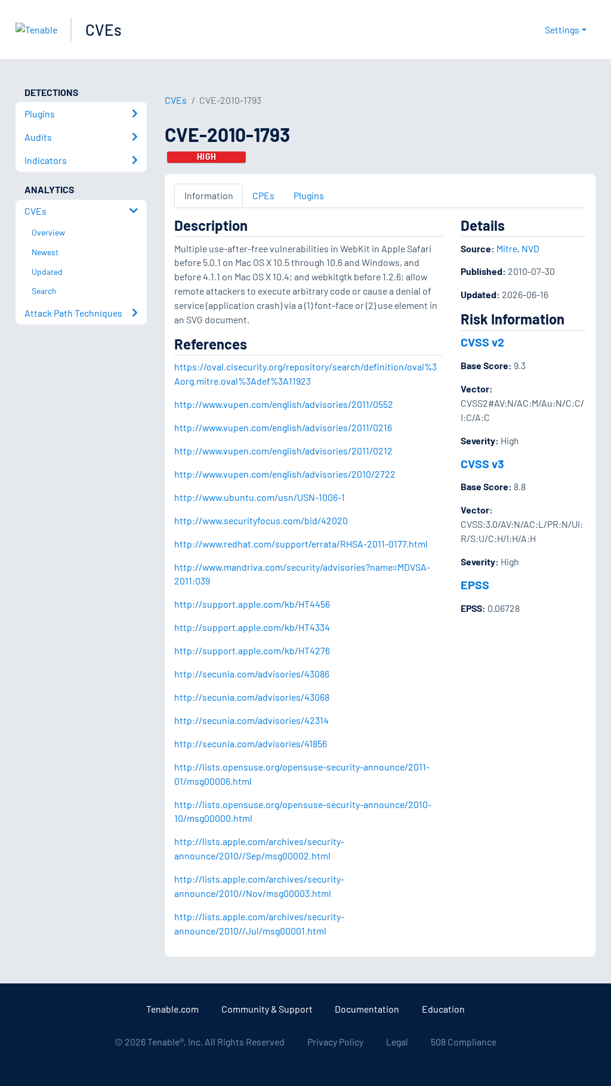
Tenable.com (172, 1008)
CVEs (103, 29)
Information (208, 195)
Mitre (506, 248)
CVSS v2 (482, 342)
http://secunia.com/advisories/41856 (250, 743)
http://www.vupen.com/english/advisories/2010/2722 (285, 473)
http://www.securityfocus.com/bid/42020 (261, 520)
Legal (397, 1041)
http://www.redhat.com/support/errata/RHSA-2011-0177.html (301, 543)
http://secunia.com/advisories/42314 (251, 720)
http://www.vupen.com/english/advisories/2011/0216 (283, 427)
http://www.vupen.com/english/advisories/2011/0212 (283, 450)
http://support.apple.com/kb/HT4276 (252, 650)
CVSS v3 (482, 463)
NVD (530, 248)
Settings (562, 29)
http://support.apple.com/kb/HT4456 (252, 603)
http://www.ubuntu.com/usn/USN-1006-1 (259, 497)
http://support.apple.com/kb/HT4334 (252, 627)
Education (443, 1008)
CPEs (263, 195)
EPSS (475, 584)
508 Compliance (463, 1041)
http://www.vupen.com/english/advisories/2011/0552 (283, 404)
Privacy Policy (335, 1041)
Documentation (367, 1008)
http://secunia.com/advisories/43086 (251, 673)
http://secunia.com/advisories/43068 (251, 697)
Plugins (309, 195)
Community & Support (267, 1008)
